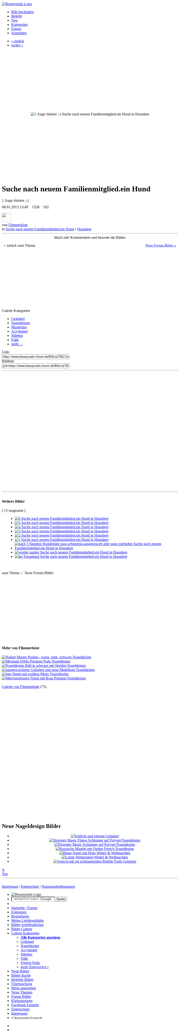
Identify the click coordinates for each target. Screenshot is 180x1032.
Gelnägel (18, 319)
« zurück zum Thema (19, 245)
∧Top (5, 872)
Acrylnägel (19, 331)
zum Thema (10, 573)
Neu (14, 20)
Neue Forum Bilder (39, 573)
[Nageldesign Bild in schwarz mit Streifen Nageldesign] (44, 666)
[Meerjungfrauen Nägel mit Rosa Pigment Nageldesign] (44, 678)
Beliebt (16, 16)
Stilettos (17, 336)
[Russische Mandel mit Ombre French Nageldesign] (95, 849)
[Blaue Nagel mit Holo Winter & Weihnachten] (94, 853)
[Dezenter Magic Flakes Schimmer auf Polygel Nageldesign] (94, 840)
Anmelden (19, 33)
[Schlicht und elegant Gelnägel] (95, 836)
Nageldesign (20, 323)
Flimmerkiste (18, 225)
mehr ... (16, 344)
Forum (16, 29)
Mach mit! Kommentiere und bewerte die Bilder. (90, 237)
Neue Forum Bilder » (160, 245)
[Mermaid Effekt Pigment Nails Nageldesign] (36, 661)
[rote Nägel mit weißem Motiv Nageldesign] (35, 674)
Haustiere (84, 229)
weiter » (17, 45)
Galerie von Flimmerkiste (20, 687)
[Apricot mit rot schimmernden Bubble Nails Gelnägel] (94, 861)
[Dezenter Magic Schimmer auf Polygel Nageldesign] (94, 844)
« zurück (17, 41)
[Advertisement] (90, 425)
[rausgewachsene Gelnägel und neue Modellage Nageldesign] (48, 670)
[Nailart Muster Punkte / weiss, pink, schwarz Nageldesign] (46, 657)
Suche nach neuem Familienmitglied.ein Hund (40, 229)
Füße (15, 340)
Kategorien (19, 25)
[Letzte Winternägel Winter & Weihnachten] (95, 857)
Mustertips (19, 327)
